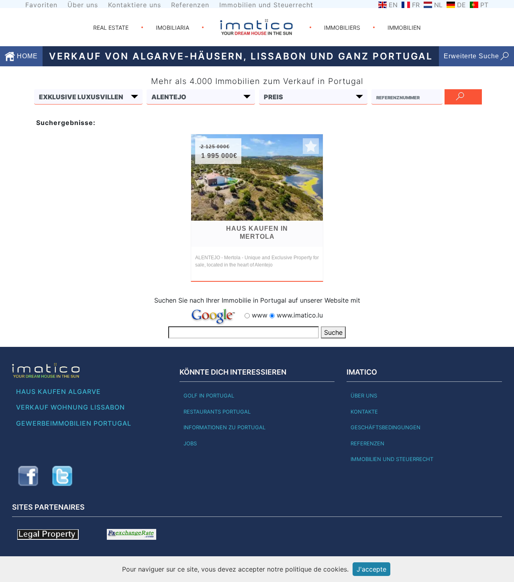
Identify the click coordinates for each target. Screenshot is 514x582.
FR (416, 5)
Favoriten (41, 5)
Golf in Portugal (209, 395)
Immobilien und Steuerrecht (266, 5)
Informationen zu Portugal (224, 427)
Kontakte (364, 411)
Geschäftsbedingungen (385, 427)
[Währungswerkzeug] (131, 534)
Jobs (190, 443)
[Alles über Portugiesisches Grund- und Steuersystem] (48, 534)
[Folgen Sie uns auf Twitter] (62, 476)
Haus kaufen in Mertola (257, 232)
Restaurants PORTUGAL (217, 411)
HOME (26, 56)
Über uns (82, 5)
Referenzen (190, 5)
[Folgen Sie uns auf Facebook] (28, 476)
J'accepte (371, 569)
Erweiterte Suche (471, 56)
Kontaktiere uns (134, 5)
